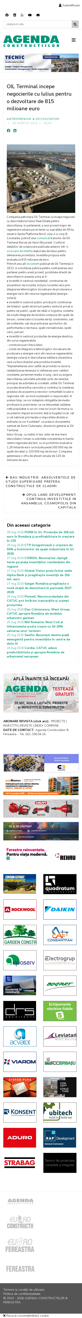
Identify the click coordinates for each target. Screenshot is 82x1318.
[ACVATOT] (20, 1036)
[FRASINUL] (20, 985)
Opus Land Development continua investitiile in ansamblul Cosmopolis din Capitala (48, 501)
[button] (69, 5)
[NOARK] (60, 1011)
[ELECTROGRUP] (60, 960)
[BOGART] (60, 986)
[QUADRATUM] (60, 884)
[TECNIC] (41, 63)
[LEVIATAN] (60, 1036)
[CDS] (60, 1163)
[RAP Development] (60, 1138)
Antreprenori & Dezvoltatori (33, 119)
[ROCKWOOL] (20, 909)
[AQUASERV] (20, 960)
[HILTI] (41, 808)
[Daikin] (60, 909)
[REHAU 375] (41, 854)
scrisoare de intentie (20, 251)
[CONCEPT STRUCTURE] (60, 1087)
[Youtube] (30, 15)
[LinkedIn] (14, 130)
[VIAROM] (20, 1062)
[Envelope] (38, 15)
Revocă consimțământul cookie (27, 1316)
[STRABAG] (20, 1163)
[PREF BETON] (41, 786)
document (32, 264)
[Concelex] (41, 763)
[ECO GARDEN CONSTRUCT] (20, 935)
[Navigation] (75, 40)
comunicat (43, 238)
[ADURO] (20, 1138)
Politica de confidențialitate (21, 1294)
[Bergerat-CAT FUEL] (20, 884)
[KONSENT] (20, 1112)
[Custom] (22, 15)
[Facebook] (7, 15)
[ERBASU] (60, 1062)
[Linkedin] (14, 15)
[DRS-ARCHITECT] (20, 1011)
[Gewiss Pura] (20, 1087)
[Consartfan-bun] (60, 935)
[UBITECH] (60, 1112)
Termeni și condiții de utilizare (23, 1290)
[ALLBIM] (41, 831)
